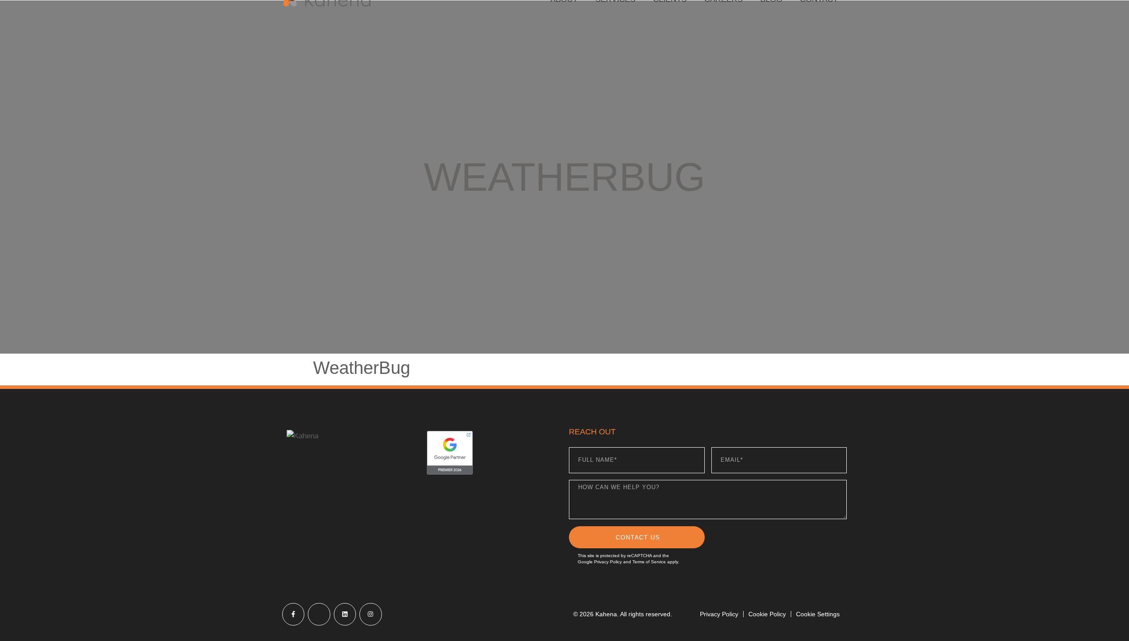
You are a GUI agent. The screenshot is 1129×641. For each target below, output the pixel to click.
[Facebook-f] (293, 614)
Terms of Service (649, 561)
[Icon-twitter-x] (319, 614)
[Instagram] (370, 614)
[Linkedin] (345, 614)
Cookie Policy (767, 614)
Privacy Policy (608, 561)
